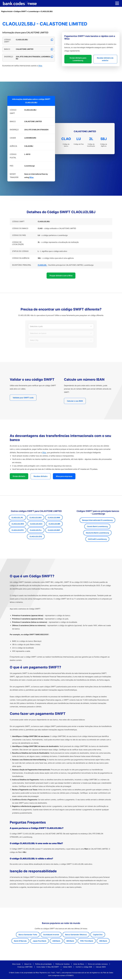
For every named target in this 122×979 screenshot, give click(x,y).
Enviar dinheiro (19, 476)
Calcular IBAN (101, 967)
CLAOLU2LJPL (17, 518)
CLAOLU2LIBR (54, 524)
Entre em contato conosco (98, 964)
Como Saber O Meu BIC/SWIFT (47, 967)
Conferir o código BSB (84, 967)
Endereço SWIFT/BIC (25, 967)
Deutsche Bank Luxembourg (97, 533)
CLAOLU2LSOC (36, 524)
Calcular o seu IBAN (75, 401)
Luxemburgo (33, 11)
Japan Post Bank (39, 941)
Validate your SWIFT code (23, 398)
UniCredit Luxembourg (97, 539)
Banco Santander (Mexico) (76, 935)
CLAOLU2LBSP (54, 530)
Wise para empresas (64, 476)
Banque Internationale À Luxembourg (97, 520)
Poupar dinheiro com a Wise (61, 276)
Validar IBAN (67, 967)
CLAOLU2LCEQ (36, 536)
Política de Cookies (63, 964)
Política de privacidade (43, 964)
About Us (27, 964)
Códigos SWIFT (20, 11)
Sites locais (16, 964)
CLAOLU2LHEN (18, 524)
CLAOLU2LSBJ (47, 11)
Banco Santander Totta (28, 935)
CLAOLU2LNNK (54, 518)
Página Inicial (6, 11)
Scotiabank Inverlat (51, 935)
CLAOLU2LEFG (18, 530)
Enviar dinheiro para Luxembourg (78, 59)
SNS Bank (103, 941)
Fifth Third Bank (86, 941)
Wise (40, 66)
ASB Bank (56, 941)
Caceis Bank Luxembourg (97, 526)
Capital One (97, 935)
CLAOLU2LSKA (35, 518)
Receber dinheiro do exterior (105, 59)
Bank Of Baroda (20, 941)
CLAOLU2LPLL (36, 530)
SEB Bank (70, 941)
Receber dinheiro (41, 476)
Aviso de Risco (78, 964)
